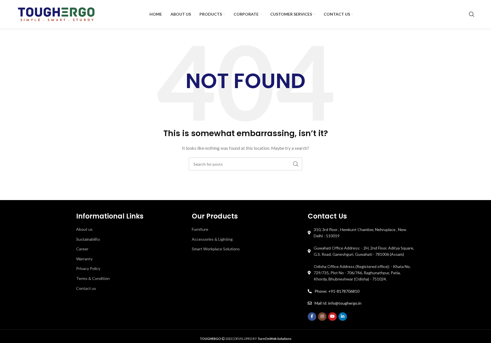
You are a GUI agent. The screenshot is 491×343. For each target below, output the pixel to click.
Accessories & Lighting (212, 239)
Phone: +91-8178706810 (337, 291)
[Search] (471, 14)
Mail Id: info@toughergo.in (338, 303)
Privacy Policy (88, 268)
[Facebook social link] (312, 316)
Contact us (86, 288)
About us (84, 229)
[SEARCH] (295, 164)
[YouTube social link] (332, 316)
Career (82, 248)
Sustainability (88, 239)
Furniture (200, 229)
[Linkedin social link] (342, 316)
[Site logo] (56, 13)
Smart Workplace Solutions (216, 248)
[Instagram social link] (322, 316)
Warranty (84, 258)
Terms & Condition (93, 278)
